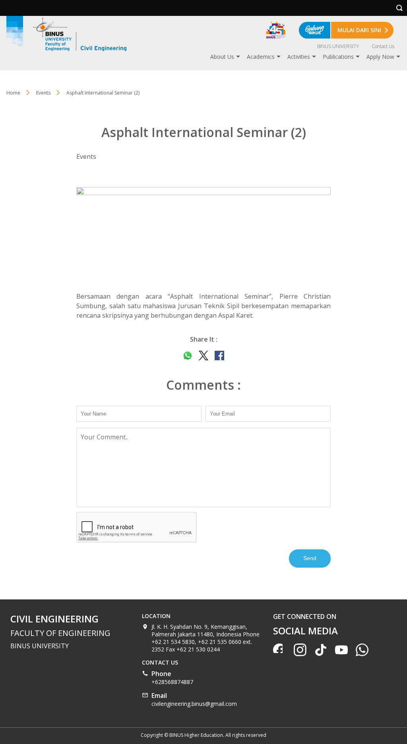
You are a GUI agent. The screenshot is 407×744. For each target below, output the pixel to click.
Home (13, 92)
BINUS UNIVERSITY (338, 46)
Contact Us (383, 46)
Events (43, 92)
